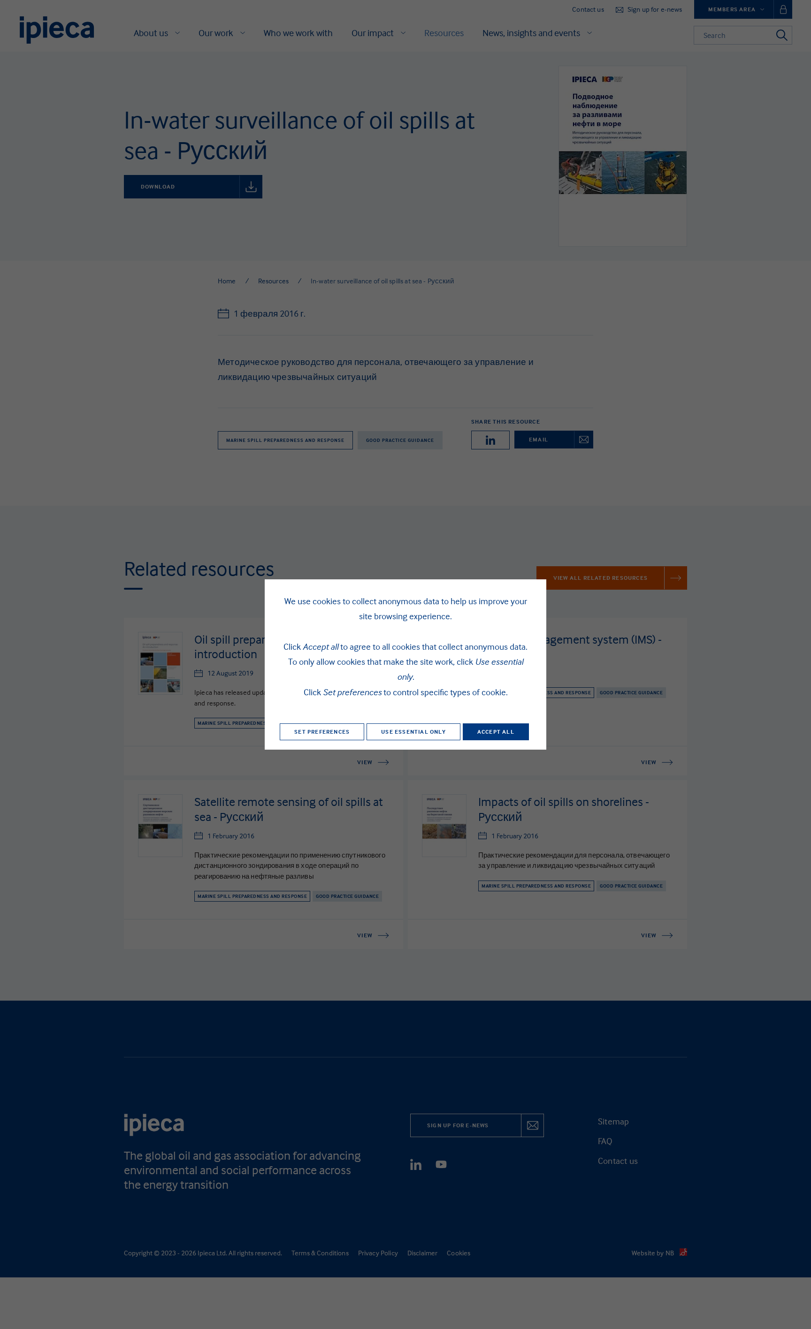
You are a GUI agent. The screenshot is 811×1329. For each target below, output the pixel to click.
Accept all (495, 731)
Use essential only (413, 731)
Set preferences (322, 731)
